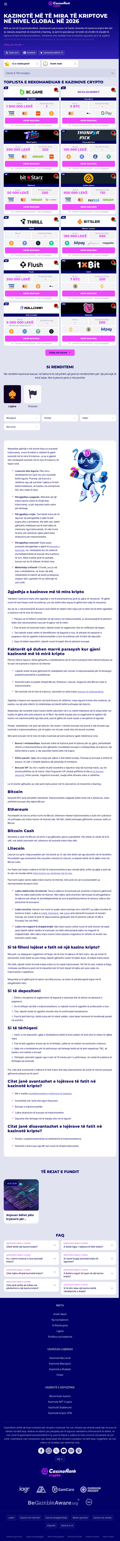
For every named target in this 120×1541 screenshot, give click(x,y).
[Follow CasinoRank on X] (55, 1454)
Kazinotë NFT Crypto (59, 1405)
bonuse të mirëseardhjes (90, 691)
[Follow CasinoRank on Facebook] (41, 1454)
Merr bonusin (31, 120)
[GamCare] (62, 1493)
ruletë (44, 913)
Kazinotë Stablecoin (59, 1411)
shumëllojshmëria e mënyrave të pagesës (50, 1093)
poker (67, 913)
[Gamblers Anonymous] (40, 1493)
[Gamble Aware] (53, 1506)
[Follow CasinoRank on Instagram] (48, 1454)
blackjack (53, 913)
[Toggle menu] (5, 4)
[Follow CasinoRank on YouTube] (63, 1454)
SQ (57, 1462)
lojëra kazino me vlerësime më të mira (52, 873)
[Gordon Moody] (90, 1493)
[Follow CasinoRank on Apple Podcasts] (78, 1454)
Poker (59, 1378)
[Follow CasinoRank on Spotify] (71, 1454)
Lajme (59, 1335)
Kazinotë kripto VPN (59, 1417)
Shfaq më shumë (58, 352)
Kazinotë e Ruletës (59, 1373)
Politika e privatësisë (59, 1340)
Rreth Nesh (59, 1318)
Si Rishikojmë (59, 1329)
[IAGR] (24, 1493)
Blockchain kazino (59, 1400)
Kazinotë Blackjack (59, 1367)
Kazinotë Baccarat (59, 1361)
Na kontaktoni (59, 1323)
